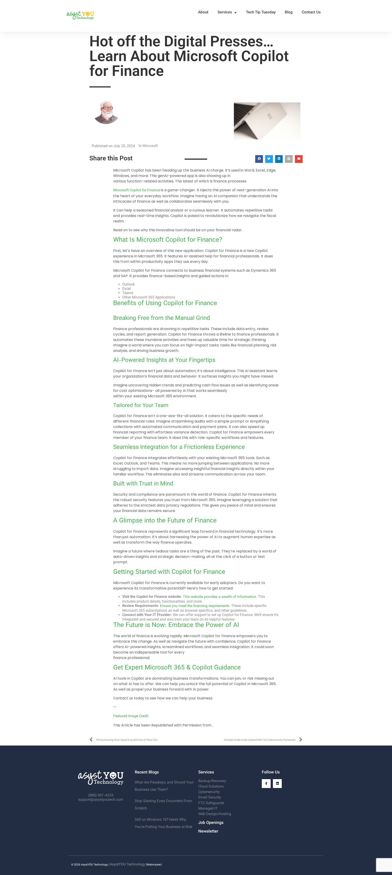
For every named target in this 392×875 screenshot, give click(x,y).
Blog (289, 12)
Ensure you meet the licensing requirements (194, 606)
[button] (259, 159)
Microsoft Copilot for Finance (136, 190)
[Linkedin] (277, 783)
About (203, 12)
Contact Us (311, 12)
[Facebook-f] (266, 783)
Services (225, 12)
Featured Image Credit (130, 716)
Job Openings (210, 823)
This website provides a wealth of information (219, 597)
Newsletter (208, 831)
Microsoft (150, 146)
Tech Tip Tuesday (261, 12)
